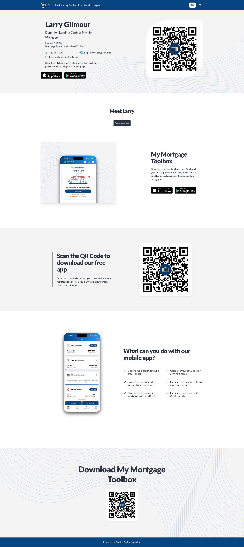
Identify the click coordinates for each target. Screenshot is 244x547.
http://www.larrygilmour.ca (97, 52)
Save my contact (122, 123)
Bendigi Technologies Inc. (128, 542)
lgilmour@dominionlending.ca (64, 57)
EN (192, 5)
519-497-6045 (56, 52)
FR (200, 5)
